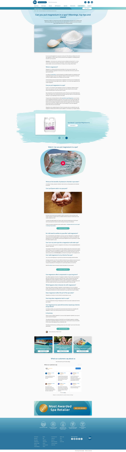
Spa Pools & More (42, 2)
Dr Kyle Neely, (53, 74)
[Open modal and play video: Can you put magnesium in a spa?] (63, 163)
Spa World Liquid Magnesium (67, 98)
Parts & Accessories (52, 2)
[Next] (66, 138)
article (50, 265)
